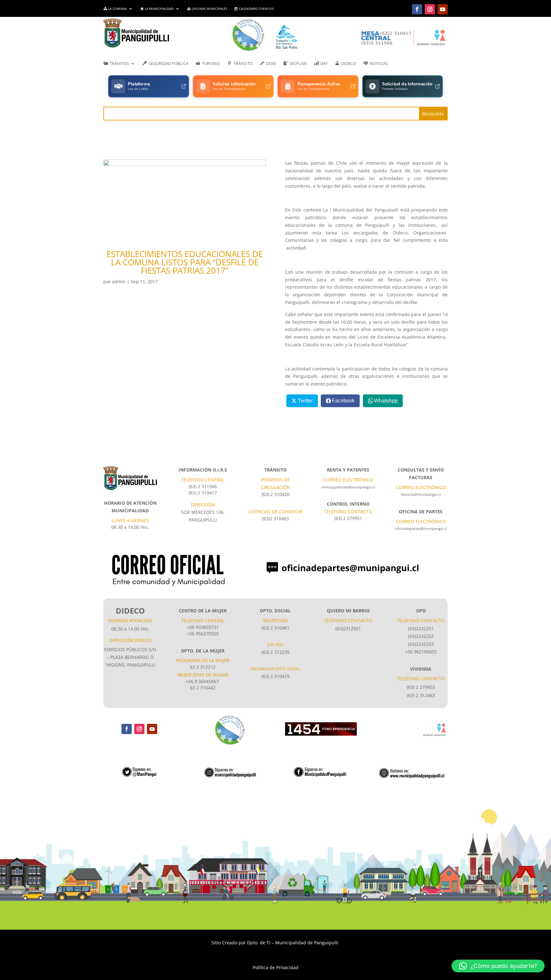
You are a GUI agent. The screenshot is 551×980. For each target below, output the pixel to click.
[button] (498, 966)
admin (119, 281)
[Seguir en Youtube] (442, 9)
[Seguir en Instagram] (430, 9)
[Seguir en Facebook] (417, 9)
